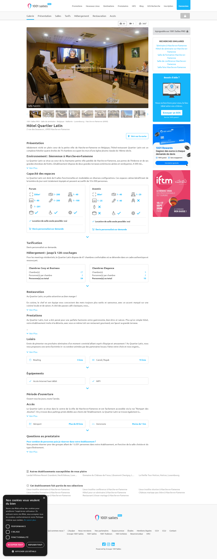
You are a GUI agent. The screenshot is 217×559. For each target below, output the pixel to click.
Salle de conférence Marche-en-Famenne (171, 62)
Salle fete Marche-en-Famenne (172, 67)
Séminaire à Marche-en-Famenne (171, 45)
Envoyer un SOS (172, 112)
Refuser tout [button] (35, 545)
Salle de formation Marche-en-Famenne (172, 56)
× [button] (44, 498)
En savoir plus (30, 520)
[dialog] (25, 525)
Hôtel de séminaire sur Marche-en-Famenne (172, 50)
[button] (25, 551)
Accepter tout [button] (15, 545)
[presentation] (32, 68)
